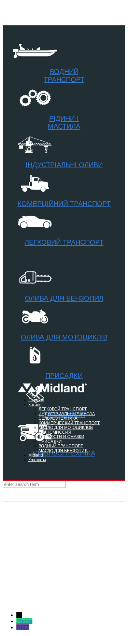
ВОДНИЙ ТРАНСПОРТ (64, 75)
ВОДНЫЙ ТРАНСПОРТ (61, 446)
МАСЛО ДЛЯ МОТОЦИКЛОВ (66, 427)
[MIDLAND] (64, 495)
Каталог (35, 404)
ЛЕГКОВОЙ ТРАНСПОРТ (63, 409)
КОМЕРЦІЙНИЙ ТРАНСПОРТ (64, 203)
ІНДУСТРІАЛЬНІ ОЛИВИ (64, 165)
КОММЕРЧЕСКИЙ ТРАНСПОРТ (69, 423)
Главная (36, 400)
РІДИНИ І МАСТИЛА (64, 122)
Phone (24, 621)
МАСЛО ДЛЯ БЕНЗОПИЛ (63, 450)
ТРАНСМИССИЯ (55, 432)
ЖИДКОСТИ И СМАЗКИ (61, 436)
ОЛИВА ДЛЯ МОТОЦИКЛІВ (64, 337)
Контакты (37, 460)
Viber (22, 627)
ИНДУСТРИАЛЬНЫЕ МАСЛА (67, 413)
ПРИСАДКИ (64, 375)
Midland (35, 455)
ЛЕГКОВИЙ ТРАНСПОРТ (64, 242)
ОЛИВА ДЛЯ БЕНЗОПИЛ (64, 298)
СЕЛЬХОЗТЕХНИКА (58, 418)
